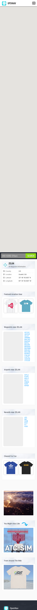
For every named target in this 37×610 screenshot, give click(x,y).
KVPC (26, 377)
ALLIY (26, 336)
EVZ (26, 423)
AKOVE (27, 334)
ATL (25, 417)
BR (25, 419)
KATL (26, 384)
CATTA (27, 357)
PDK (26, 426)
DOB (26, 421)
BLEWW (27, 348)
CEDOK (27, 359)
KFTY (26, 380)
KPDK (26, 385)
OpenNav (13, 608)
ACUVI (26, 332)
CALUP (27, 355)
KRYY (26, 378)
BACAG (27, 339)
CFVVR (27, 361)
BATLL (26, 343)
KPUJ (26, 375)
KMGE (26, 382)
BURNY (27, 353)
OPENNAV (11, 3)
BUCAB (27, 352)
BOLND (27, 350)
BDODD (27, 346)
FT (25, 424)
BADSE (27, 341)
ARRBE (27, 338)
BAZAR (27, 345)
